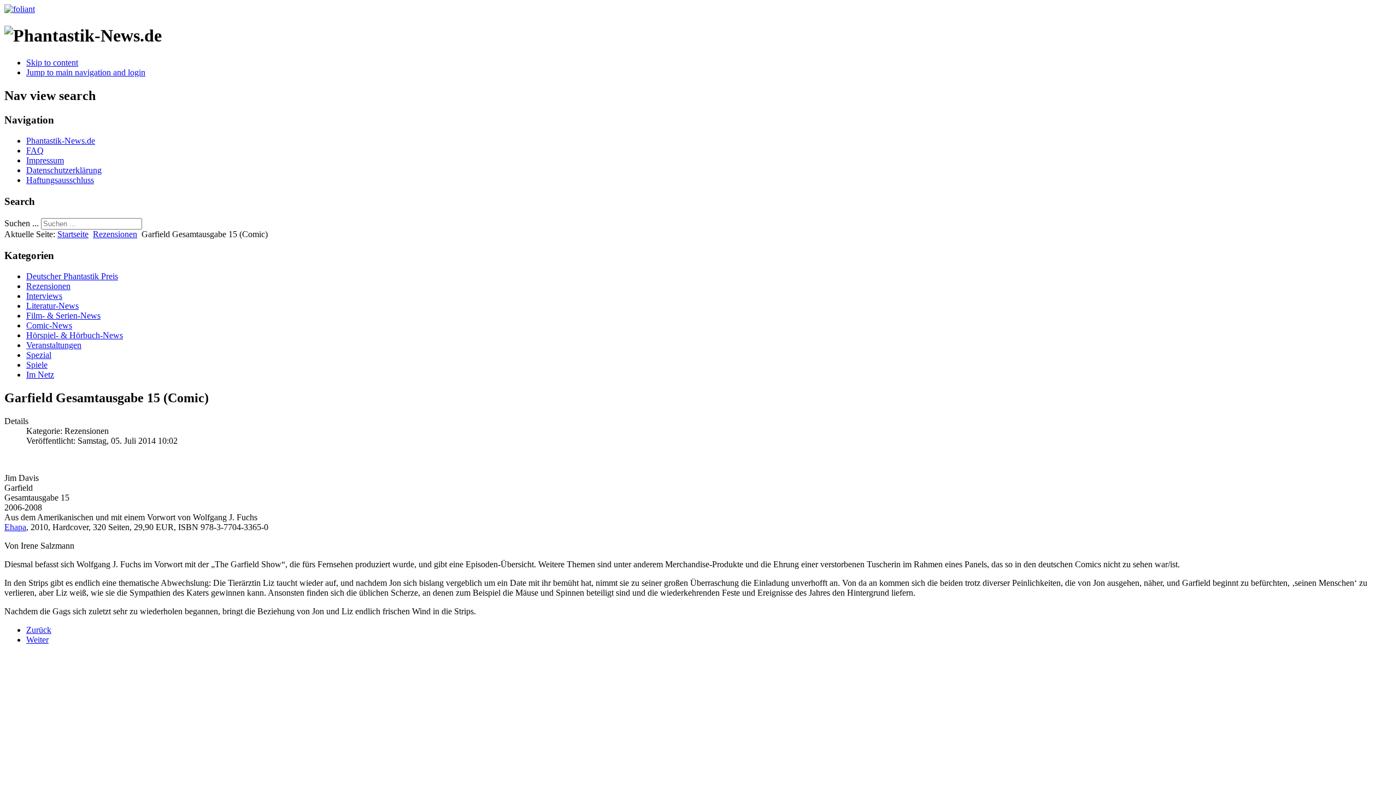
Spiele (37, 364)
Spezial (38, 355)
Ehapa (15, 527)
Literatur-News (52, 305)
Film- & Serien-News (63, 315)
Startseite (73, 234)
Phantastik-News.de (60, 140)
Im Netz (40, 374)
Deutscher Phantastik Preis (72, 276)
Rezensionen (115, 234)
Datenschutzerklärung (64, 170)
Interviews (44, 296)
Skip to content (52, 62)
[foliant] (19, 9)
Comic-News (49, 325)
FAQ (35, 150)
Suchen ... (21, 223)
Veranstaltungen (53, 345)
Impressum (45, 160)
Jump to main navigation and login (85, 72)
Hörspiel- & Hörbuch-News (74, 335)
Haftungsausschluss (60, 180)
